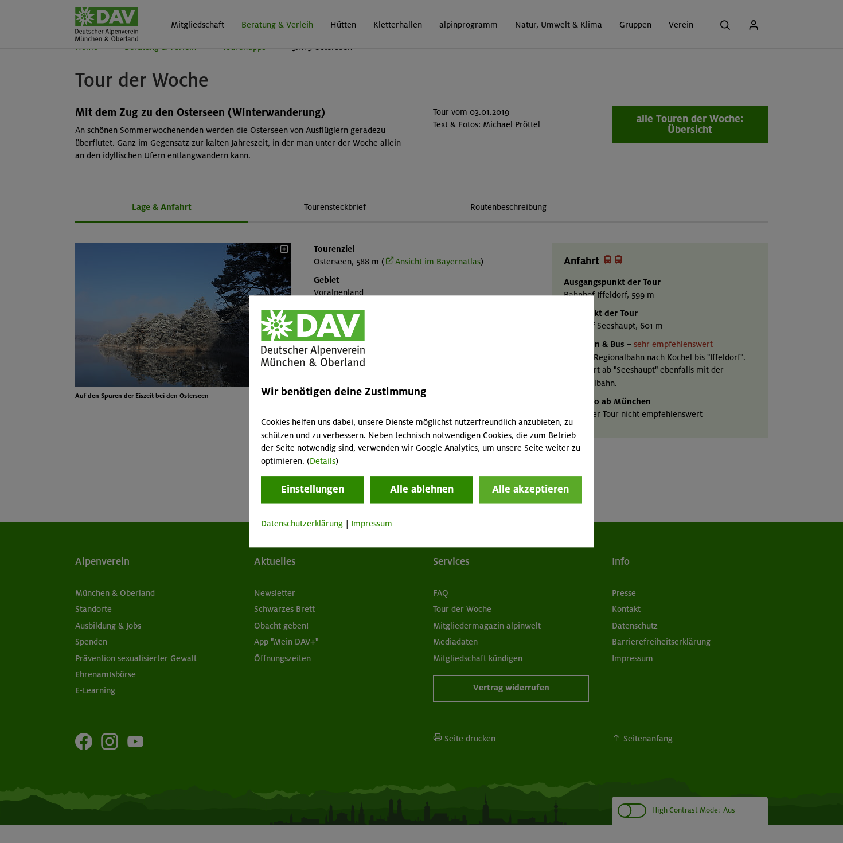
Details (322, 461)
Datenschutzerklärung (302, 523)
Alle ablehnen (422, 489)
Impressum (371, 523)
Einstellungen (312, 489)
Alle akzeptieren (530, 489)
